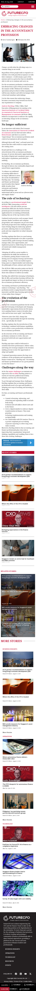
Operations (7, 736)
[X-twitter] (30, 974)
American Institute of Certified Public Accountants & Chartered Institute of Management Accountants (15, 112)
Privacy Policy (8, 981)
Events (8, 965)
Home (3, 20)
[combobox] (9, 6)
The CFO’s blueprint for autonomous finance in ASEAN (18, 785)
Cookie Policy (28, 981)
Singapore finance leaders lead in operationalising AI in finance (14, 872)
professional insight (19, 202)
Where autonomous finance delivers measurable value (15, 758)
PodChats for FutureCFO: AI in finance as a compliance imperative (17, 845)
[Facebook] (16, 974)
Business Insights (10, 649)
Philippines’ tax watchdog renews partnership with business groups (14, 812)
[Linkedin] (21, 974)
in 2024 (15, 373)
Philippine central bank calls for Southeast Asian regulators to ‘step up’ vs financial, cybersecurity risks (16, 625)
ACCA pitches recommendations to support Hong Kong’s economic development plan (16, 475)
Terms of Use (18, 981)
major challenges (15, 371)
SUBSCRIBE (31, 2)
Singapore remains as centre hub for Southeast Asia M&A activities (18, 559)
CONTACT (21, 2)
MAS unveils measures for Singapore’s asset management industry (17, 608)
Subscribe (5, 989)
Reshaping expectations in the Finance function (15, 530)
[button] (32, 6)
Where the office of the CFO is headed (15, 504)
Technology (8, 824)
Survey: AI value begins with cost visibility (17, 899)
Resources (9, 961)
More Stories (7, 732)
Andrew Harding (8, 106)
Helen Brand (6, 135)
